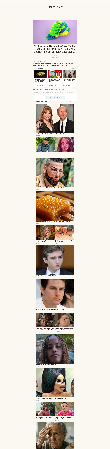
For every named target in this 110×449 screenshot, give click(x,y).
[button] (55, 32)
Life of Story (55, 6)
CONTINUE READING (55, 97)
